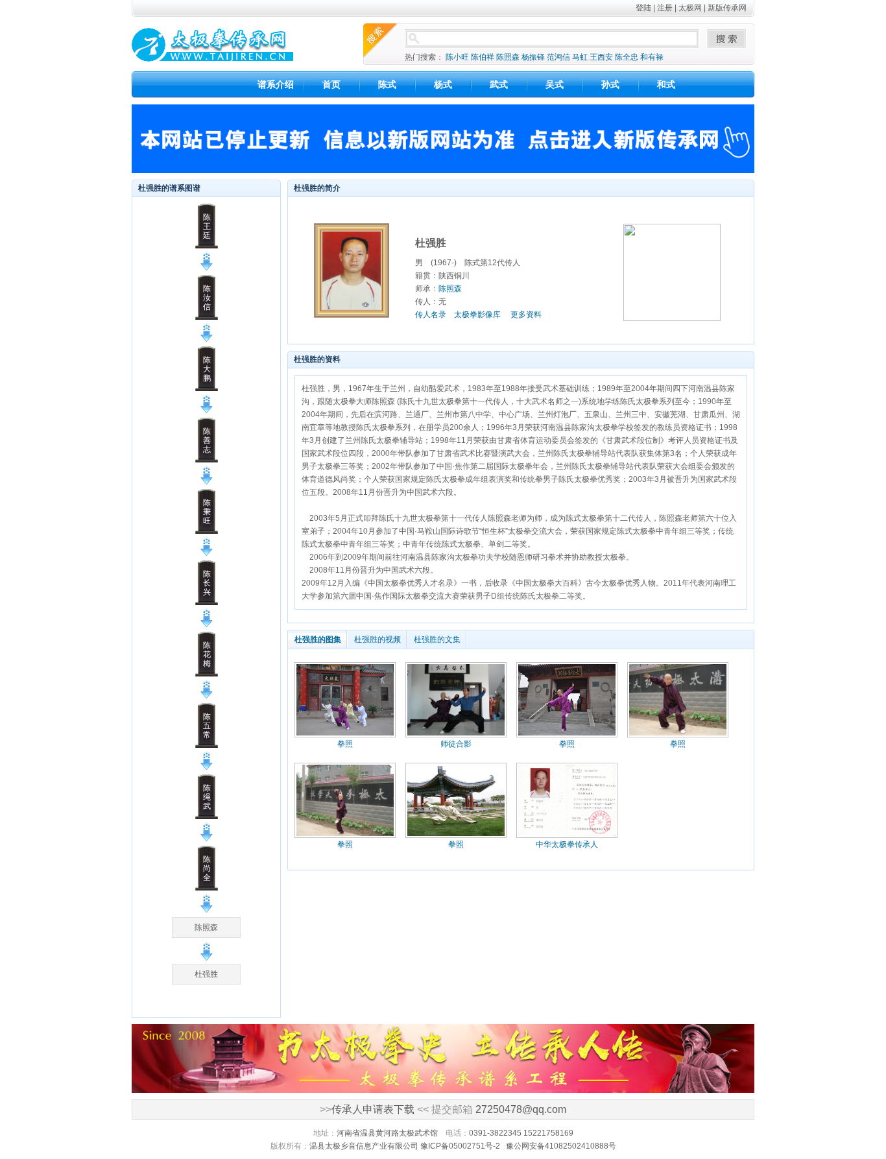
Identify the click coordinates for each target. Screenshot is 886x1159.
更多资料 (526, 314)
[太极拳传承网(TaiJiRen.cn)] (231, 44)
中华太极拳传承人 (567, 844)
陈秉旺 (207, 511)
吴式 (554, 84)
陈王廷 (207, 226)
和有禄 (652, 57)
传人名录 (430, 314)
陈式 (387, 84)
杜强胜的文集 (437, 639)
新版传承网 (727, 7)
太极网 (690, 7)
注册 (665, 7)
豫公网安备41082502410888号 (561, 1146)
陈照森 (508, 57)
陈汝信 (207, 297)
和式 (666, 84)
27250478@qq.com (520, 1109)
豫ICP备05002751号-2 (460, 1146)
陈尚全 (207, 868)
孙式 (610, 84)
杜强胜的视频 (377, 639)
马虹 (580, 57)
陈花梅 (207, 654)
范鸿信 (558, 57)
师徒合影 (456, 743)
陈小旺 (457, 57)
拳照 (345, 743)
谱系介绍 (275, 84)
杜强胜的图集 (317, 639)
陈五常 (207, 725)
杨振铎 (533, 57)
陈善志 (207, 440)
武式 (499, 84)
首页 (331, 84)
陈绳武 (207, 797)
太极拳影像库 (477, 314)
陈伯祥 (482, 57)
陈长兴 (207, 583)
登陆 (643, 7)
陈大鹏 (207, 369)
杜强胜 (206, 974)
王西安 (601, 57)
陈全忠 (626, 57)
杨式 (443, 84)
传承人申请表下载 (372, 1109)
